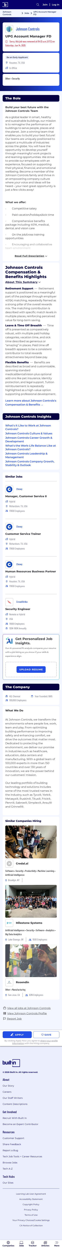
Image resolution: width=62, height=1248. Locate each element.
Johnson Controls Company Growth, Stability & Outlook (29, 463)
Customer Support (13, 1138)
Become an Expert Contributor (20, 1124)
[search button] (38, 4)
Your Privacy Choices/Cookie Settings (31, 1220)
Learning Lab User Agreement (31, 1194)
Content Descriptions (15, 1104)
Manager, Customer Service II (26, 496)
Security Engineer (17, 609)
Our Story (8, 1085)
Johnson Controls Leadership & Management (26, 455)
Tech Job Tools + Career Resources (22, 1156)
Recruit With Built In (15, 1118)
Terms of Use (31, 1215)
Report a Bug (10, 1150)
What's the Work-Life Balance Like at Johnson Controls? (30, 447)
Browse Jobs (10, 1162)
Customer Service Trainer (23, 533)
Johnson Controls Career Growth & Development (28, 439)
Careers (7, 1091)
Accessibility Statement (31, 1199)
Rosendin (22, 982)
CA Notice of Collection (31, 1225)
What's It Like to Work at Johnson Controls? (28, 427)
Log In (55, 4)
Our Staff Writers (13, 1097)
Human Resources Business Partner (30, 571)
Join (45, 4)
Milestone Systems (29, 922)
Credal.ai (22, 863)
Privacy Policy (31, 1209)
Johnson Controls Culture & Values (28, 433)
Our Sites (8, 1182)
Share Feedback (12, 1144)
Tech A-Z (8, 1168)
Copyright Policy (31, 1204)
